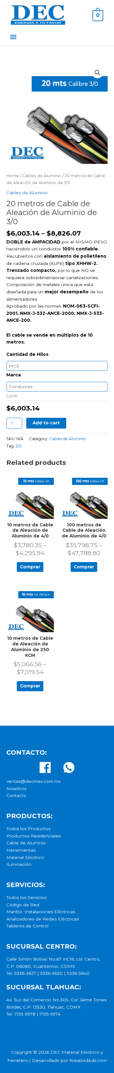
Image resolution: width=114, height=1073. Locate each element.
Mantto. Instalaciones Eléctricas (40, 911)
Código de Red (22, 904)
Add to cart (46, 422)
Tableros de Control (27, 925)
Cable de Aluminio (26, 842)
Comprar (30, 566)
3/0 (19, 446)
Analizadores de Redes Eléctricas (42, 918)
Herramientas (20, 850)
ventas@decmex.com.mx (33, 781)
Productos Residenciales (33, 835)
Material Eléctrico (25, 857)
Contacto (16, 795)
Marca (13, 374)
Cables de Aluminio (41, 175)
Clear (11, 396)
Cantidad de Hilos (27, 354)
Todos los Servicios (26, 897)
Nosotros (16, 788)
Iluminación (18, 864)
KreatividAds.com (88, 1060)
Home (12, 175)
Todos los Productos (28, 828)
